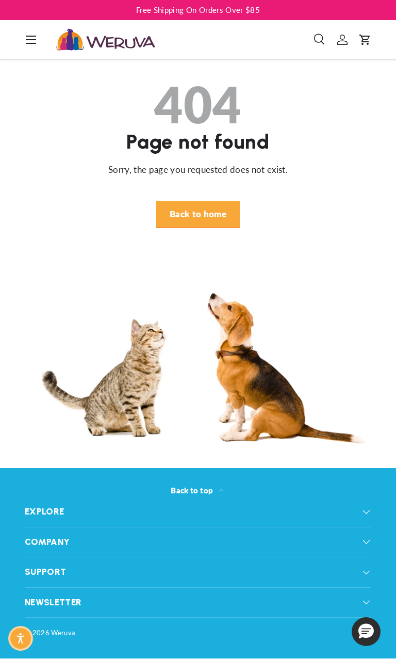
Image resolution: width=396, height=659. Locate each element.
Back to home (198, 213)
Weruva (63, 633)
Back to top (192, 490)
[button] (365, 39)
